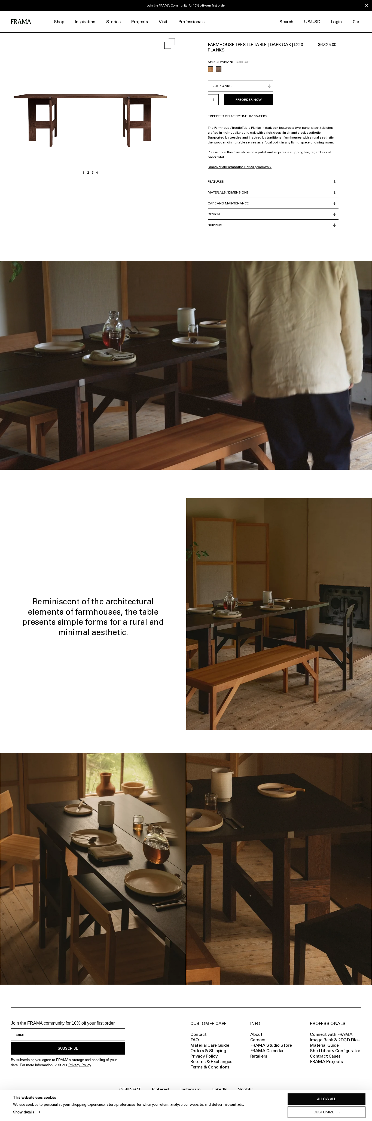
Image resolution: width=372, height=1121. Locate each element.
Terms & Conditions (209, 1067)
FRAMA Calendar (267, 1050)
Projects (139, 21)
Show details (23, 1112)
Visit (163, 21)
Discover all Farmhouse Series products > (240, 167)
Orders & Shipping (208, 1050)
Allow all (326, 1099)
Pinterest (161, 1089)
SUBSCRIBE (68, 1048)
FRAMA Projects (326, 1061)
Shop (59, 21)
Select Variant (221, 62)
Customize (323, 1112)
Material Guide (324, 1045)
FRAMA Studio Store (271, 1045)
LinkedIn (219, 1089)
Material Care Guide (209, 1045)
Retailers (258, 1056)
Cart (357, 21)
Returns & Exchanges (211, 1061)
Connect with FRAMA (331, 1034)
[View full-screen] (170, 43)
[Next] (135, 105)
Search (286, 21)
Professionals (191, 21)
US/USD (312, 21)
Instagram (190, 1089)
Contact (198, 1034)
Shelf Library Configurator (335, 1050)
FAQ (194, 1039)
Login (336, 21)
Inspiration (85, 21)
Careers (257, 1039)
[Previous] (45, 105)
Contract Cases (325, 1056)
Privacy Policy (79, 1065)
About (256, 1034)
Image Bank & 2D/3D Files (334, 1039)
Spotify (245, 1089)
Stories (113, 21)
